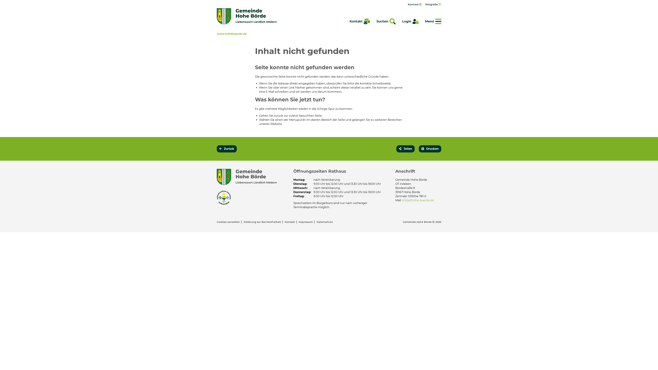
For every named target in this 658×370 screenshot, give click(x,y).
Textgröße (431, 4)
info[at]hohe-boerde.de (418, 200)
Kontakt (290, 222)
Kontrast (413, 4)
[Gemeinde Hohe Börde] (247, 16)
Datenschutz (325, 222)
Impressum (306, 222)
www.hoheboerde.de (232, 33)
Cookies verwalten (229, 222)
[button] (405, 148)
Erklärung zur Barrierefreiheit (263, 222)
